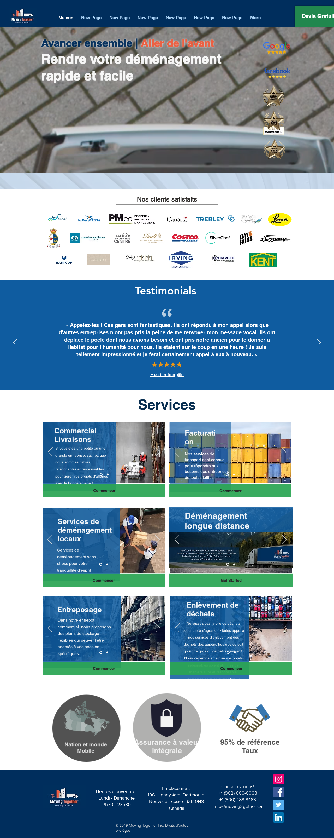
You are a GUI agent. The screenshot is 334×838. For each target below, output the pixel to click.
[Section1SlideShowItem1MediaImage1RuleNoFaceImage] (155, 375)
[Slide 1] (234, 564)
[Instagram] (278, 779)
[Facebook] (278, 792)
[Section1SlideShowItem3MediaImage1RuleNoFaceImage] (165, 375)
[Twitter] (278, 805)
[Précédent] (15, 342)
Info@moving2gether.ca (238, 806)
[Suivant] (318, 342)
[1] (101, 474)
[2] (108, 474)
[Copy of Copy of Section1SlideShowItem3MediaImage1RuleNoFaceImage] (174, 375)
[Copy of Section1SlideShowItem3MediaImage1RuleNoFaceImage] (170, 375)
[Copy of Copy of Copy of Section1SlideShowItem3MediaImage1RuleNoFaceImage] (179, 375)
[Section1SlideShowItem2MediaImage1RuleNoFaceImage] (160, 375)
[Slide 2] (227, 564)
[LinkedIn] (278, 817)
